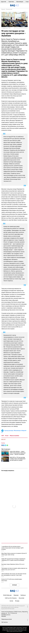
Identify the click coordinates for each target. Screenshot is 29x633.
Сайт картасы (4, 622)
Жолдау (17, 601)
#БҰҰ (2, 435)
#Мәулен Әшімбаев (14, 435)
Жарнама (16, 595)
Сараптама (11, 1)
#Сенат (7, 435)
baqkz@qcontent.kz (5, 614)
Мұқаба (3, 9)
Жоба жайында (7, 595)
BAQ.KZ (3, 439)
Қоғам (11, 601)
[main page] (14, 6)
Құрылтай (3, 1)
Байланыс (23, 595)
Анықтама (21, 598)
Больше (14, 585)
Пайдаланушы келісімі (6, 619)
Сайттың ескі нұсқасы (11, 598)
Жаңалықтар (9, 9)
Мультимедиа (19, 1)
